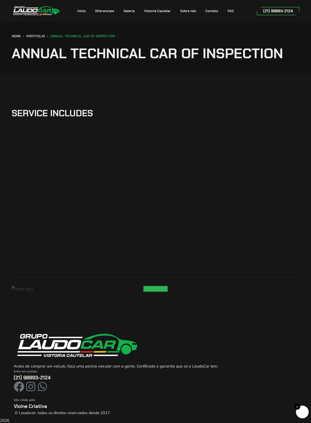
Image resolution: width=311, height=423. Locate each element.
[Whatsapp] (42, 386)
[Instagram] (30, 386)
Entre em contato (25, 371)
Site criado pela (24, 400)
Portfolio (35, 36)
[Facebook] (19, 386)
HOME (16, 36)
